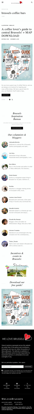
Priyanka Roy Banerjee (15, 219)
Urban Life (11, 25)
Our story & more (7, 402)
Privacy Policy (8, 404)
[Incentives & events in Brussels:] (17, 270)
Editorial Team (5, 39)
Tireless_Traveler (13, 241)
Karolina (11, 186)
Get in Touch (18, 402)
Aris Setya (11, 153)
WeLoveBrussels (12, 399)
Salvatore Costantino (14, 230)
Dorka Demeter (13, 175)
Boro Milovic (12, 164)
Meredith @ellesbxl (14, 208)
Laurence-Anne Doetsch (15, 197)
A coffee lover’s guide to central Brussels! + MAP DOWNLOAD (17, 32)
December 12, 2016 (14, 39)
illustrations (5, 25)
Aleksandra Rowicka (14, 142)
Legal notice (19, 404)
